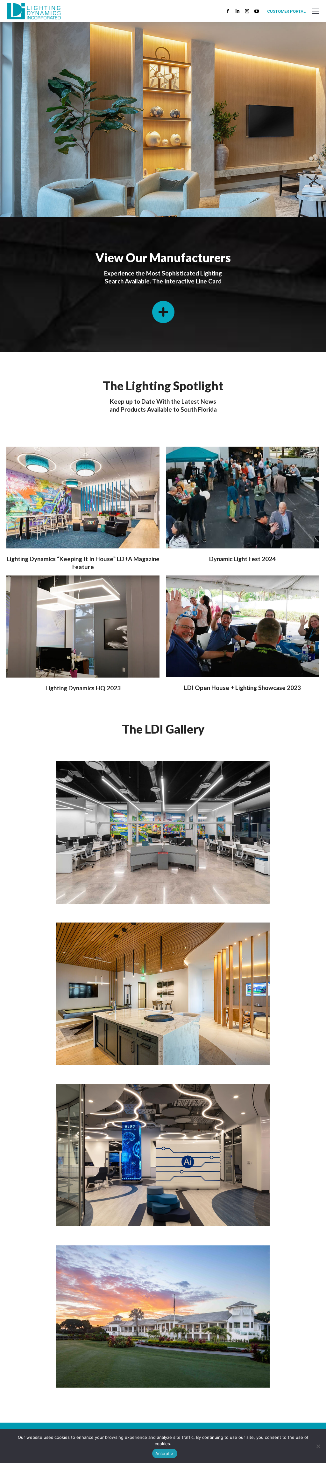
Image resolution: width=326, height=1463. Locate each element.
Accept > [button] (164, 1453)
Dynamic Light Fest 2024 (242, 558)
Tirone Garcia (287, 192)
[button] (318, 1446)
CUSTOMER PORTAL (286, 11)
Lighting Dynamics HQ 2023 (83, 688)
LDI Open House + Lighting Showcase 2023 (242, 687)
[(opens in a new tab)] (82, 498)
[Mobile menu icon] (316, 11)
